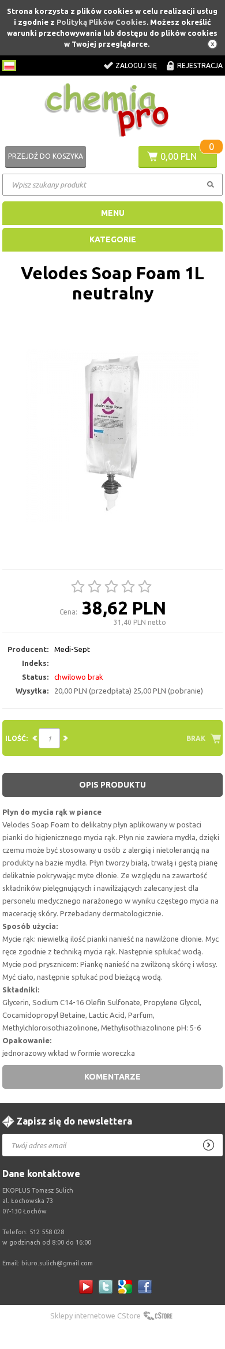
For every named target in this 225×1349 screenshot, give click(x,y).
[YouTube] (86, 1287)
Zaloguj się (136, 65)
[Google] (125, 1287)
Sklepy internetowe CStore (95, 1315)
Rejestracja (200, 65)
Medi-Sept (72, 649)
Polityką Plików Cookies (102, 22)
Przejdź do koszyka (45, 156)
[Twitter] (105, 1287)
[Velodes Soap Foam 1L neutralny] (112, 436)
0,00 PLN (178, 156)
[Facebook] (145, 1287)
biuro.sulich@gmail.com (57, 1263)
